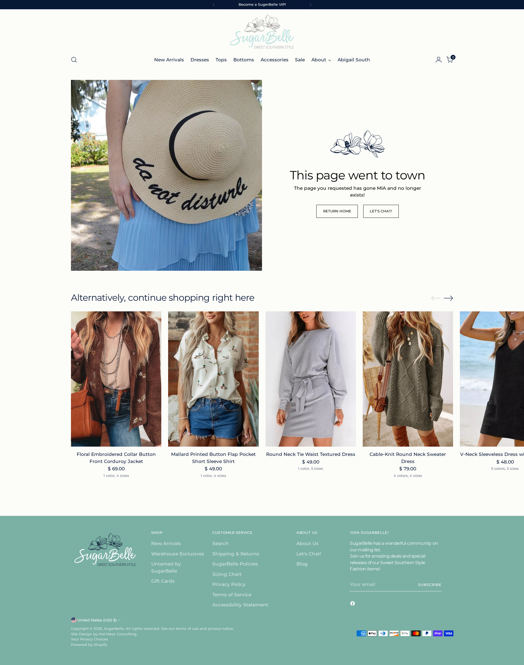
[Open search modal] (74, 59)
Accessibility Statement (240, 604)
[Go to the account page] (438, 59)
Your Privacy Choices (89, 639)
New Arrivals (166, 543)
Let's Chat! (308, 553)
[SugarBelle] (262, 31)
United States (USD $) (97, 620)
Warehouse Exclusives (177, 553)
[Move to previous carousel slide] (435, 298)
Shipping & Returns (235, 553)
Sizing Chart (227, 574)
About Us (307, 543)
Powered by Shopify (89, 644)
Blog (302, 564)
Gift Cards (163, 581)
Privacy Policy (229, 584)
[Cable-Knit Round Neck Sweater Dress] (408, 379)
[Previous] (214, 4)
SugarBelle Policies (235, 564)
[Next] (311, 4)
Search (220, 543)
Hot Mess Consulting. (118, 634)
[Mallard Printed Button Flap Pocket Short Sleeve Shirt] (213, 379)
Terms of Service (231, 594)
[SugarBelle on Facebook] (353, 604)
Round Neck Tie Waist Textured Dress (310, 454)
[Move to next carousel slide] (448, 298)
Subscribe (430, 584)
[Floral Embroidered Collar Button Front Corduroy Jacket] (116, 379)
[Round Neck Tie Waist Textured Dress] (311, 379)
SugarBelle (114, 628)
